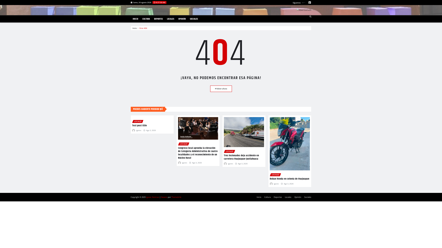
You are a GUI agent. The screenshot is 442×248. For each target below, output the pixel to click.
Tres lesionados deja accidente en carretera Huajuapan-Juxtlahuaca (241, 157)
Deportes (158, 19)
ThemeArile (176, 197)
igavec (138, 130)
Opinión (182, 19)
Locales (170, 19)
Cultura (146, 19)
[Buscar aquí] (310, 16)
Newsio (164, 197)
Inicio (135, 19)
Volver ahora (222, 88)
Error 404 (143, 28)
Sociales (194, 19)
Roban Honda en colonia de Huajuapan (289, 179)
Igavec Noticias (152, 197)
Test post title (139, 126)
